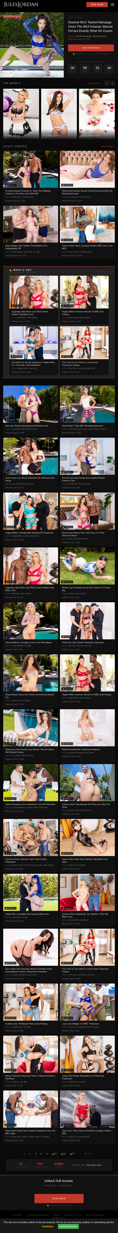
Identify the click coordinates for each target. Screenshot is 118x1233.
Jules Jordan (25, 700)
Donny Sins (28, 252)
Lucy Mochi (81, 368)
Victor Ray (33, 368)
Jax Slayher (84, 920)
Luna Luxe (73, 1027)
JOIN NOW (59, 1198)
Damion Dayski (85, 317)
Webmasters (59, 1218)
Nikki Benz (22, 317)
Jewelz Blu (16, 917)
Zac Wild (36, 252)
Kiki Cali (72, 646)
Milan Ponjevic (48, 865)
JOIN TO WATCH (91, 48)
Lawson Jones (93, 429)
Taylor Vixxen (74, 252)
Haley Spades (17, 252)
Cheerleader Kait (18, 429)
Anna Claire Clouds (19, 1137)
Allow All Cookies (68, 1226)
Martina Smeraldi (18, 975)
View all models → (94, 83)
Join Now (97, 5)
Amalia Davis (73, 484)
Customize (47, 1226)
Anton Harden (32, 317)
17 (72, 1153)
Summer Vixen (17, 865)
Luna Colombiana (18, 807)
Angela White (73, 317)
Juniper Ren (73, 1082)
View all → (103, 271)
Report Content (95, 1215)
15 (54, 1153)
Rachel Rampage (83, 36)
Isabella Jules (17, 1027)
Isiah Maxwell (82, 539)
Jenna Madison (18, 646)
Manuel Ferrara (99, 36)
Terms (56, 1215)
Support (18, 1215)
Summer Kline (74, 920)
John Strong (28, 865)
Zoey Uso (72, 1137)
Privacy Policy (73, 1215)
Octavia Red (73, 197)
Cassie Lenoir (74, 810)
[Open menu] (112, 4)
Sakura (71, 865)
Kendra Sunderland (76, 753)
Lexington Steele (86, 252)
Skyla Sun (16, 700)
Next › (89, 1154)
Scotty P (103, 429)
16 (63, 1153)
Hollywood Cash (28, 197)
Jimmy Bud (34, 536)
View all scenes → (108, 146)
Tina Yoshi (73, 368)
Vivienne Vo (16, 197)
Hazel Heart (73, 429)
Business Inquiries (38, 1215)
